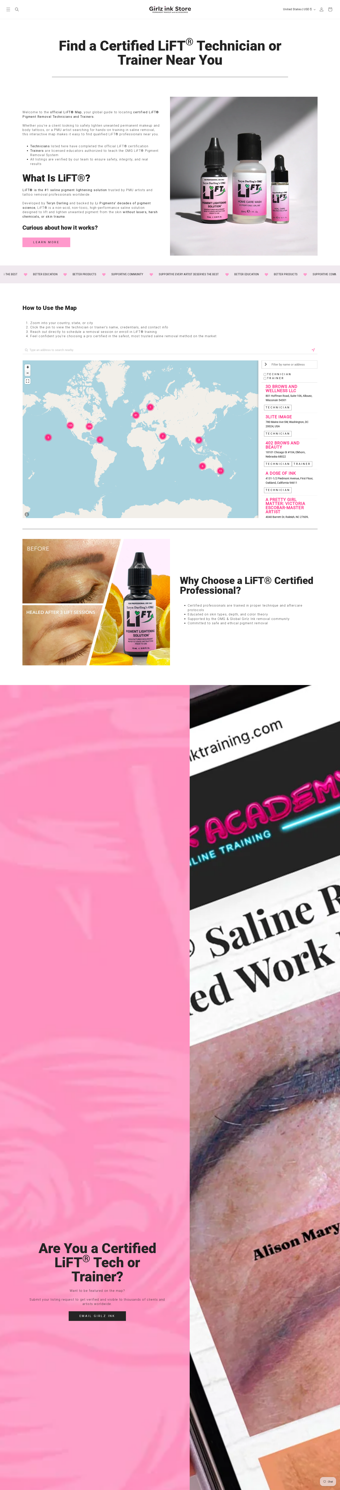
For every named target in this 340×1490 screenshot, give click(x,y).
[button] (8, 9)
